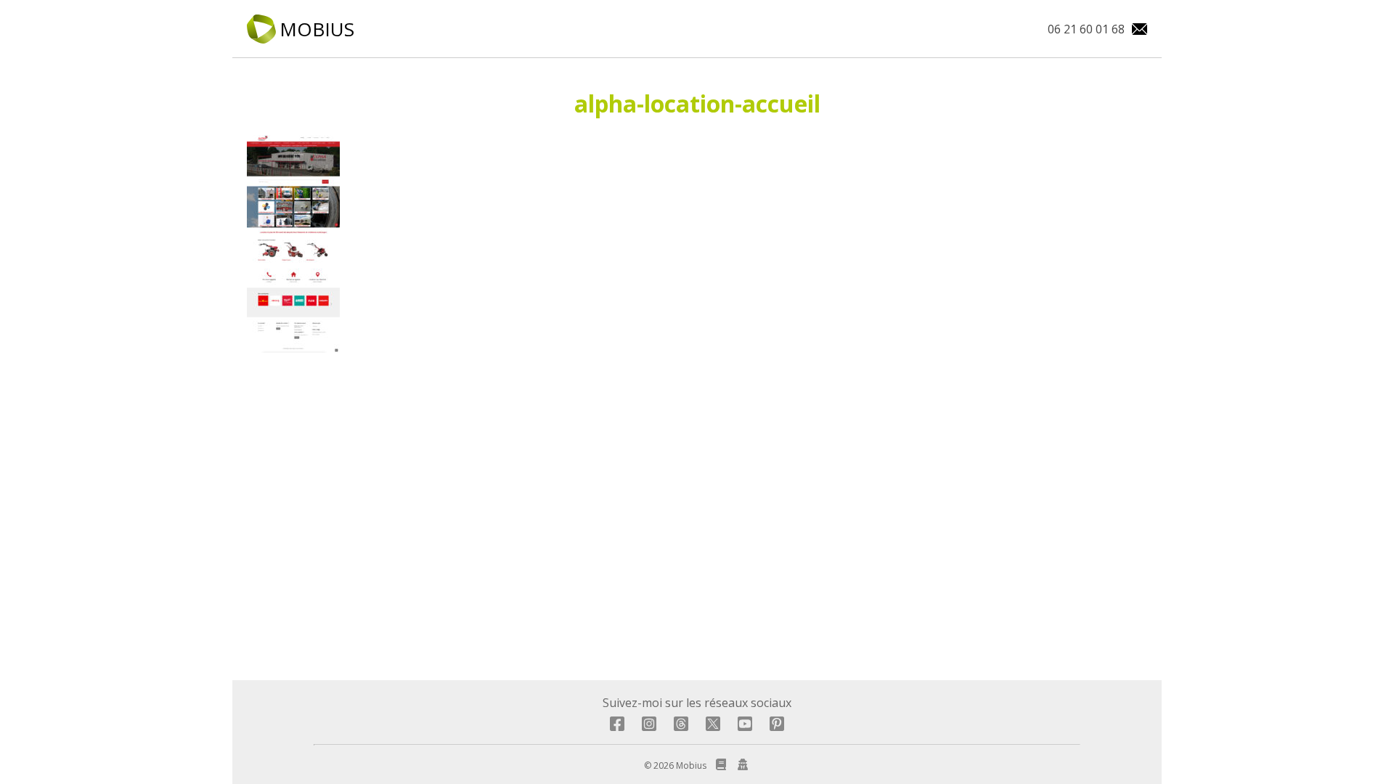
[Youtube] (744, 727)
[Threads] (681, 727)
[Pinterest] (776, 727)
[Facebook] (617, 727)
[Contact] (1136, 29)
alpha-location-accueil (697, 103)
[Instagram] (649, 727)
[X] (712, 727)
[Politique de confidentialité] (740, 765)
